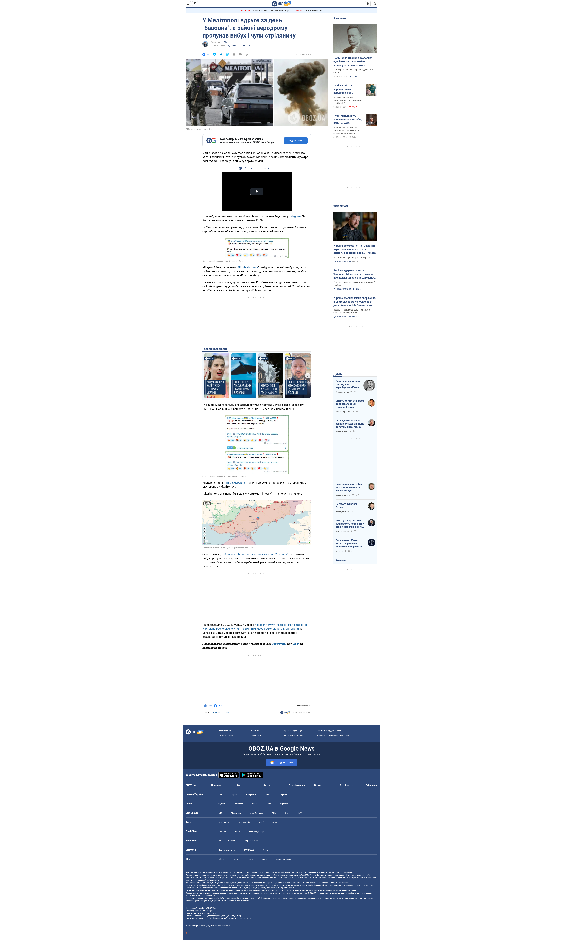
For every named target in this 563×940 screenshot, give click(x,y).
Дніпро (268, 794)
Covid (265, 850)
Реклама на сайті (226, 735)
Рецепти (222, 831)
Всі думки (341, 560)
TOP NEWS (340, 206)
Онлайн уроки (256, 813)
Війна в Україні (260, 10)
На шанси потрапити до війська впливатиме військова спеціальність (348, 100)
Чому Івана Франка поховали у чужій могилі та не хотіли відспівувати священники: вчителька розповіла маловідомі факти (353, 61)
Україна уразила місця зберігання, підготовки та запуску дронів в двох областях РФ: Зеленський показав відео (354, 301)
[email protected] (220, 918)
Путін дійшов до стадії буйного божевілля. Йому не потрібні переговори (350, 423)
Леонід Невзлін (342, 432)
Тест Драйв (223, 822)
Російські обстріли (315, 10)
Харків (234, 794)
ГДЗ (220, 813)
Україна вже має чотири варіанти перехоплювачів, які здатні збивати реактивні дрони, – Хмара (354, 249)
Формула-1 (284, 804)
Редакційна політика (220, 712)
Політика (216, 785)
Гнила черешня (236, 482)
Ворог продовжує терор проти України (351, 257)
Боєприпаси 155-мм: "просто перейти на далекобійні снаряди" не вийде (349, 543)
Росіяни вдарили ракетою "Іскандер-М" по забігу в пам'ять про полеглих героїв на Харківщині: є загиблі (355, 274)
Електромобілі (244, 822)
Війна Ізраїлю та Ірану (281, 10)
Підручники (236, 813)
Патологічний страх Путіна (346, 506)
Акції (261, 822)
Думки (337, 374)
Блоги (317, 785)
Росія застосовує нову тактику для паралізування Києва (348, 384)
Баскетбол (238, 804)
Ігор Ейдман (341, 512)
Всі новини (371, 785)
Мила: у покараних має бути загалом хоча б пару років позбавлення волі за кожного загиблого (350, 524)
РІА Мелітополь (247, 267)
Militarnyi (339, 551)
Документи (256, 735)
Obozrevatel (279, 643)
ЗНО (287, 813)
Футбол (221, 804)
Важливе (339, 18)
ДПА (274, 813)
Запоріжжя (251, 794)
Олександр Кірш (342, 531)
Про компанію (224, 731)
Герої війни (245, 10)
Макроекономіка (251, 841)
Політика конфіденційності (329, 731)
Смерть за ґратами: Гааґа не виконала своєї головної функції (350, 404)
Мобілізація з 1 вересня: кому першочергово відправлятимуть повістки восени (344, 89)
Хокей (255, 804)
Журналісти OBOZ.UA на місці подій (333, 735)
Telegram (295, 216)
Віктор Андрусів (342, 392)
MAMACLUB (249, 850)
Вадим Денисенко (343, 495)
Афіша (221, 859)
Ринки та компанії (226, 841)
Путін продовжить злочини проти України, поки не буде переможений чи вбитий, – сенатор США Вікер (347, 119)
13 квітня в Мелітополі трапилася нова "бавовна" (255, 554)
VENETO (299, 10)
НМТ (299, 813)
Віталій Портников (343, 412)
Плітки (236, 859)
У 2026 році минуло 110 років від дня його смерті (353, 71)
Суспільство (346, 785)
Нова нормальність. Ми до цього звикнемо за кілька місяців (349, 487)
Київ (220, 794)
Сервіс (275, 822)
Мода (264, 859)
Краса (250, 859)
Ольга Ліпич (216, 42)
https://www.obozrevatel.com (282, 872)
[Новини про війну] (285, 713)
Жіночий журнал (283, 859)
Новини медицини (226, 850)
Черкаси (284, 794)
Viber (295, 643)
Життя (266, 785)
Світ (239, 785)
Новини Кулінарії (256, 831)
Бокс (269, 804)
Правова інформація (293, 731)
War (225, 42)
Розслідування (297, 785)
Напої (237, 831)
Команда (255, 731)
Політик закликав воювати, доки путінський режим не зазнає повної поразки (346, 130)
